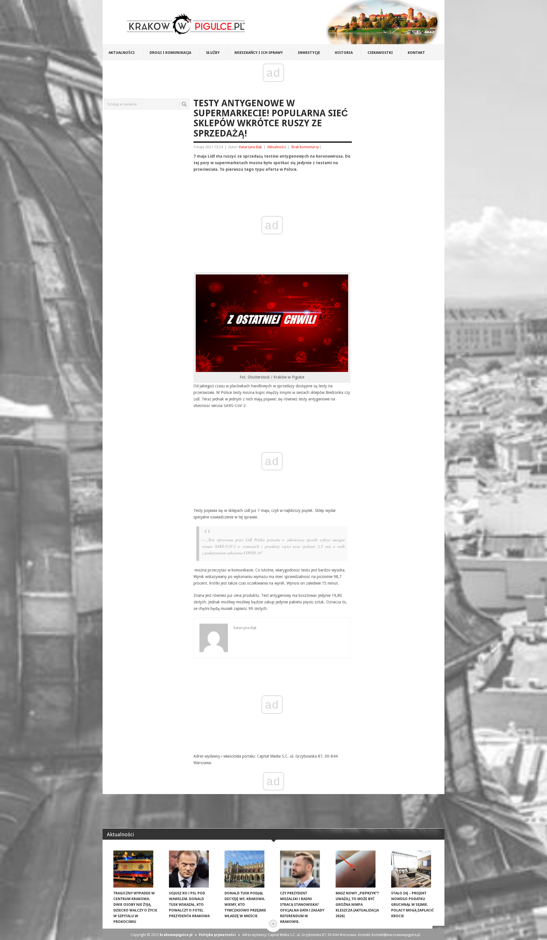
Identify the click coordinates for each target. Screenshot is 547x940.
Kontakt (416, 52)
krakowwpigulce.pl (176, 935)
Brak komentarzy (305, 147)
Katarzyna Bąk (250, 147)
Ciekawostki (380, 52)
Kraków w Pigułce (186, 24)
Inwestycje (309, 52)
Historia (344, 52)
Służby (213, 52)
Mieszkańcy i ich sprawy (258, 52)
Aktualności (122, 52)
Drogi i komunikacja (170, 52)
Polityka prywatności (217, 935)
